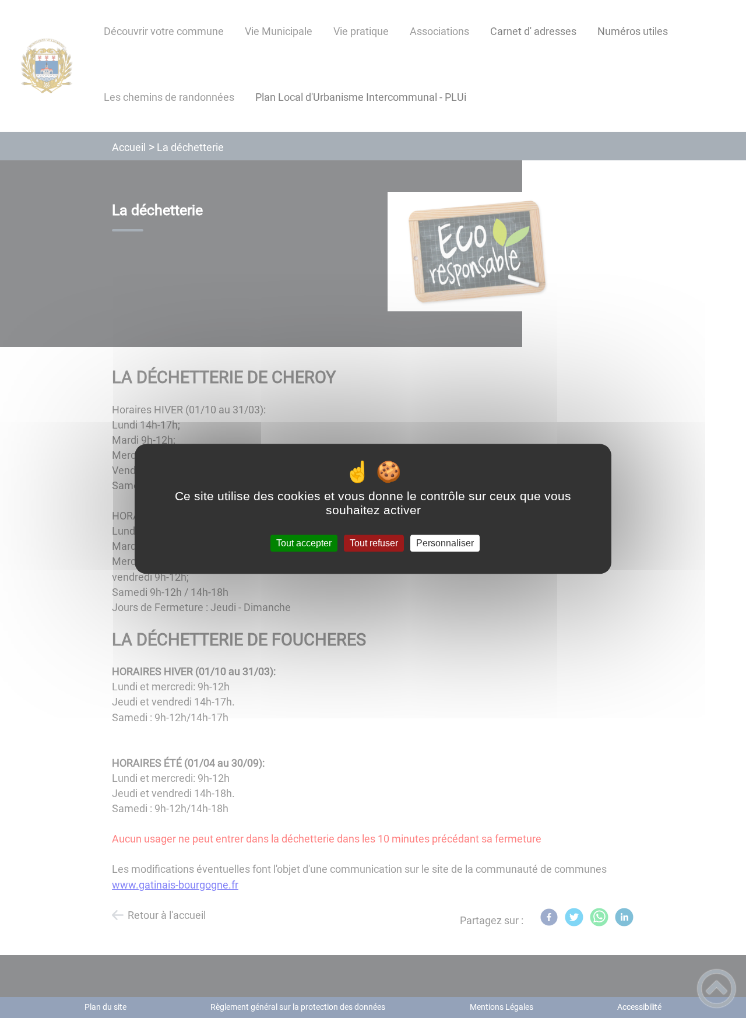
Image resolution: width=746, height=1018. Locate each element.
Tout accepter (304, 543)
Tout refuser (374, 543)
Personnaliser (445, 543)
